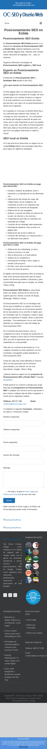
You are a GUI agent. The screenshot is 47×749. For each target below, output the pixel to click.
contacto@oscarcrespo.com (23, 5)
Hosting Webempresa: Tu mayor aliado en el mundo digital (12, 659)
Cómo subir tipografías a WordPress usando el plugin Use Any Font (12, 674)
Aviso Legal (29, 492)
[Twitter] (10, 595)
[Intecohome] (35, 573)
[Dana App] (35, 566)
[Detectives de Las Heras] (28, 552)
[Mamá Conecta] (28, 545)
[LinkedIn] (15, 595)
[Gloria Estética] (35, 552)
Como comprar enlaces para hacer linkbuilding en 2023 (13, 633)
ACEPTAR (23, 747)
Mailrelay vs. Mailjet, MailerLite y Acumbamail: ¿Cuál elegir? (13, 621)
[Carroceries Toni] (35, 580)
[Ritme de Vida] (28, 559)
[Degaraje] (28, 580)
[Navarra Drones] (28, 566)
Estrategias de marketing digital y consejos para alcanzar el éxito (12, 646)
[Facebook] (5, 595)
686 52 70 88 (38, 648)
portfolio (9, 380)
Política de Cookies (34, 633)
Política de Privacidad (12, 494)
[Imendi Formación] (35, 559)
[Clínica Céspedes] (28, 573)
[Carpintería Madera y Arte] (35, 545)
